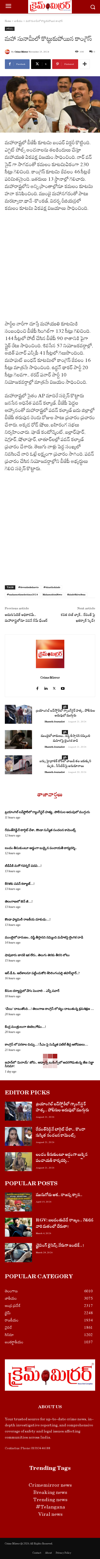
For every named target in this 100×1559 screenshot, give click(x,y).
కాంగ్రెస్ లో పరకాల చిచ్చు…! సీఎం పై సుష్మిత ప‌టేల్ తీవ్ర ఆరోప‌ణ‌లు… (46, 1044)
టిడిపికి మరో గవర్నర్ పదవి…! (23, 866)
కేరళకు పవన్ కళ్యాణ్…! (19, 884)
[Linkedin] (46, 686)
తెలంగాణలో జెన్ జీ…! (19, 901)
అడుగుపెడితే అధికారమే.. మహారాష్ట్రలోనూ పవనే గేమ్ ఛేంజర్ (26, 618)
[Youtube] (63, 686)
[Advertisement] (50, 268)
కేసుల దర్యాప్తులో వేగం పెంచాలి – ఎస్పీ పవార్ (32, 991)
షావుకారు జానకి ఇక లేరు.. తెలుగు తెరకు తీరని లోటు (37, 955)
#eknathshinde (51, 587)
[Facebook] (37, 686)
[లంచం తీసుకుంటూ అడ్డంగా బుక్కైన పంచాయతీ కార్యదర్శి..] (18, 1161)
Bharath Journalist (55, 721)
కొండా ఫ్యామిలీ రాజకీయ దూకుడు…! (27, 919)
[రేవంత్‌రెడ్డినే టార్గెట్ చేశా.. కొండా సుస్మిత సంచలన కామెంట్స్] (18, 1136)
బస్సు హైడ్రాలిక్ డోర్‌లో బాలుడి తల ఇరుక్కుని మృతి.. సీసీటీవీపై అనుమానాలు (65, 764)
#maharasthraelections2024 (22, 594)
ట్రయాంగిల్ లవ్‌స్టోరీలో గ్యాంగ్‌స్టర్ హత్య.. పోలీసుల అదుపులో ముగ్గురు (65, 714)
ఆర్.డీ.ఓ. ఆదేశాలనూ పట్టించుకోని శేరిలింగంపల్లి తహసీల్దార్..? (42, 973)
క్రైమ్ (65, 707)
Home (8, 21)
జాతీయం (18, 21)
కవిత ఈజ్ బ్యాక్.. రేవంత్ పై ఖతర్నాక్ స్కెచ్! (78, 618)
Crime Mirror (21, 51)
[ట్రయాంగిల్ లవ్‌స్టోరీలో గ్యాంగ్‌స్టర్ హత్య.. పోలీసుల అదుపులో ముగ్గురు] (18, 714)
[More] (85, 64)
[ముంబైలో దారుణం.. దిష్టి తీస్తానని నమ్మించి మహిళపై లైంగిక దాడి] (18, 739)
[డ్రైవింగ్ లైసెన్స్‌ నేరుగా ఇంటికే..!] (18, 1252)
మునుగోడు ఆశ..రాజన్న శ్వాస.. (59, 1195)
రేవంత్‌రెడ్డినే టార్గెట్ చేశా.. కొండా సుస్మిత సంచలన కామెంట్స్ (40, 830)
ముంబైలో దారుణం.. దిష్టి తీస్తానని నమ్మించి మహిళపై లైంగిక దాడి (65, 739)
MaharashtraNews (52, 594)
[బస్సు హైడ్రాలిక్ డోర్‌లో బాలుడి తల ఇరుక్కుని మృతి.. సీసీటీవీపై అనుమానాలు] (18, 764)
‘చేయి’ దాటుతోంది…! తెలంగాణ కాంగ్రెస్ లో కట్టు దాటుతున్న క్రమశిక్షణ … (49, 1009)
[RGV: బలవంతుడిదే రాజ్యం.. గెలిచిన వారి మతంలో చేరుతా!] (18, 1227)
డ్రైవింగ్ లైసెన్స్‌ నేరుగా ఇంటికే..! (60, 1246)
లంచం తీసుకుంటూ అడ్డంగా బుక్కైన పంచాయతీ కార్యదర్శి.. (41, 848)
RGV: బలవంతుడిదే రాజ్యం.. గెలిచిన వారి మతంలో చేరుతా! (64, 1224)
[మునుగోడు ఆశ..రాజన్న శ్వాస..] (18, 1202)
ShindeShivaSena (76, 594)
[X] (54, 686)
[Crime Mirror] (8, 51)
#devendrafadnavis (28, 587)
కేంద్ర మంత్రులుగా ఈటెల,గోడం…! (25, 1027)
